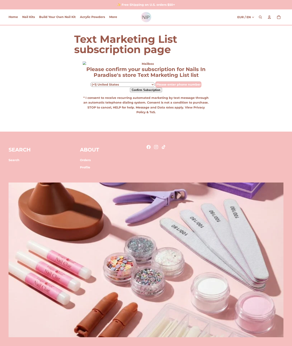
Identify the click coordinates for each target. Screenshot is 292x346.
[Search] (260, 17)
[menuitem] (113, 17)
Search (14, 160)
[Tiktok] (163, 147)
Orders (85, 160)
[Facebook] (148, 147)
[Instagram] (156, 147)
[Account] (269, 17)
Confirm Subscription (146, 90)
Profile (85, 167)
